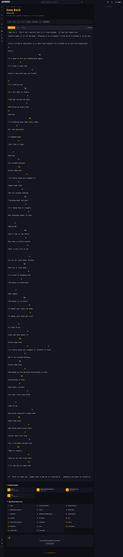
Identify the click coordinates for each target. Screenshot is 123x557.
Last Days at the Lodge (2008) (14, 15)
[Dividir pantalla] (1, 41)
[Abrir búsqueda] (112, 2)
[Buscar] (81, 2)
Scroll (29, 21)
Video (24, 27)
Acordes (12, 27)
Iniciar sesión (50, 543)
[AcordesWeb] (8, 2)
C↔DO (35, 21)
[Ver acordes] (1, 37)
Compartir (47, 21)
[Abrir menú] (108, 2)
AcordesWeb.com (52, 552)
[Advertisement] (108, 35)
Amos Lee (13, 6)
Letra (17, 27)
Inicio (7, 6)
